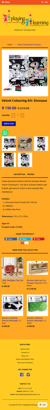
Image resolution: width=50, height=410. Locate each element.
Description (19, 174)
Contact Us (25, 352)
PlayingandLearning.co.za (32, 405)
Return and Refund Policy (25, 359)
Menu (7, 2)
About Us (25, 356)
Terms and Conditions (25, 363)
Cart (46, 2)
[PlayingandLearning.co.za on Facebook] (22, 375)
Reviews (30, 174)
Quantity (5, 115)
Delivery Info (25, 349)
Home (9, 45)
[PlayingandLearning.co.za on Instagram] (28, 375)
